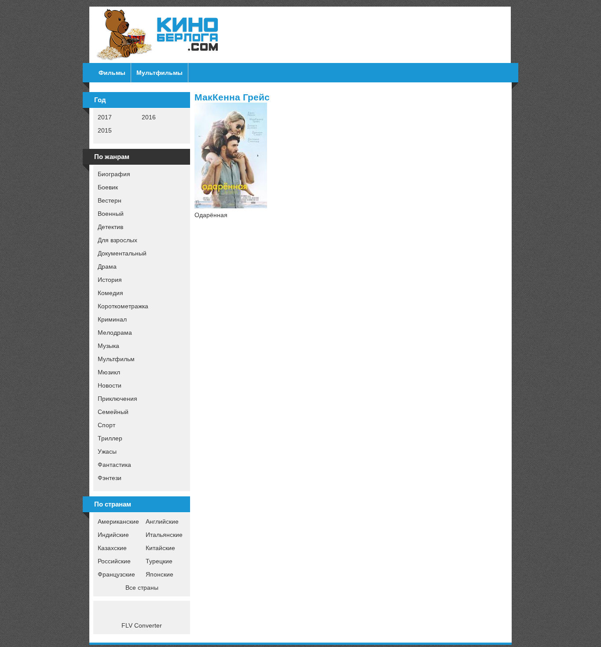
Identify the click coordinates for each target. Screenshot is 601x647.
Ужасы (107, 451)
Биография (114, 173)
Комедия (110, 292)
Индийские (113, 534)
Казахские (112, 547)
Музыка (108, 345)
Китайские (160, 547)
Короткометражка (123, 306)
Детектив (110, 226)
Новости (109, 385)
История (110, 279)
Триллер (110, 438)
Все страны (141, 587)
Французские (116, 574)
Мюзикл (109, 372)
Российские (114, 561)
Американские (118, 521)
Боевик (108, 187)
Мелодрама (115, 332)
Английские (162, 521)
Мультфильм (116, 358)
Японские (159, 574)
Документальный (122, 253)
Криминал (112, 319)
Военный (111, 213)
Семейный (113, 411)
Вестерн (109, 200)
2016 (149, 117)
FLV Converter (141, 625)
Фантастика (114, 464)
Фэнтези (109, 477)
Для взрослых (117, 240)
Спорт (106, 425)
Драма (107, 266)
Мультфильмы (159, 72)
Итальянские (164, 534)
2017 (105, 117)
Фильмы (112, 72)
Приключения (117, 398)
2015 (105, 130)
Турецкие (159, 561)
